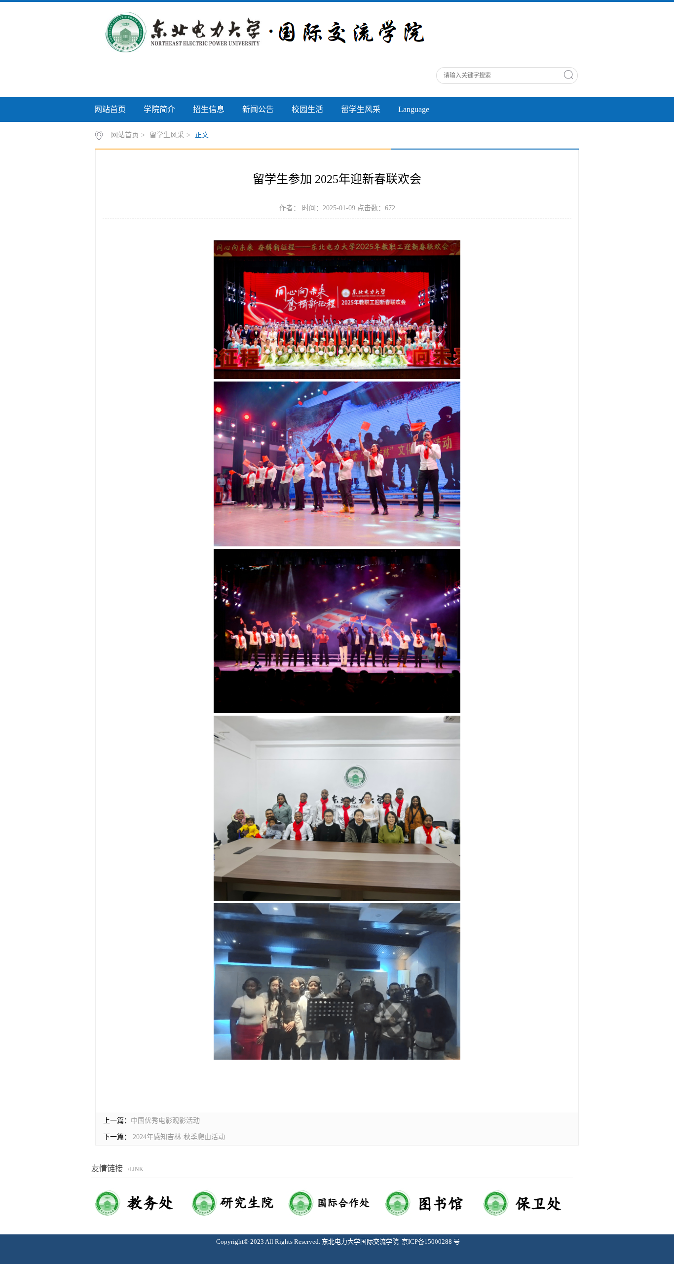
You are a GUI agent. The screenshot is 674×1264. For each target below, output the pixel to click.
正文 (202, 135)
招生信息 (209, 109)
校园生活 (307, 109)
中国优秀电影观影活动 (165, 1120)
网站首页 (110, 109)
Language (413, 109)
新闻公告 (258, 109)
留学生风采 (360, 109)
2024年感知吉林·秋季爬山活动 (178, 1137)
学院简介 (159, 109)
